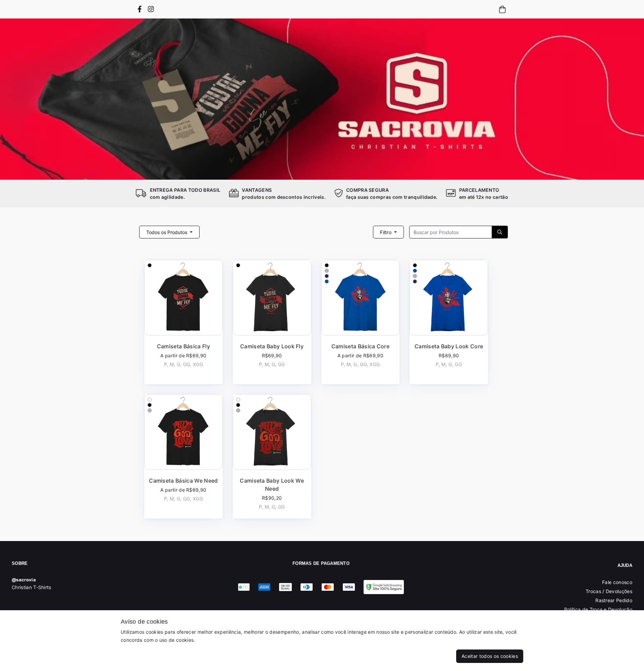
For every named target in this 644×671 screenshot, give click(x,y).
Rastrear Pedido (613, 600)
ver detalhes (183, 322)
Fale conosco (617, 582)
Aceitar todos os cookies (490, 656)
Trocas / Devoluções (609, 591)
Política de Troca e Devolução (598, 609)
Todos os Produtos (167, 232)
